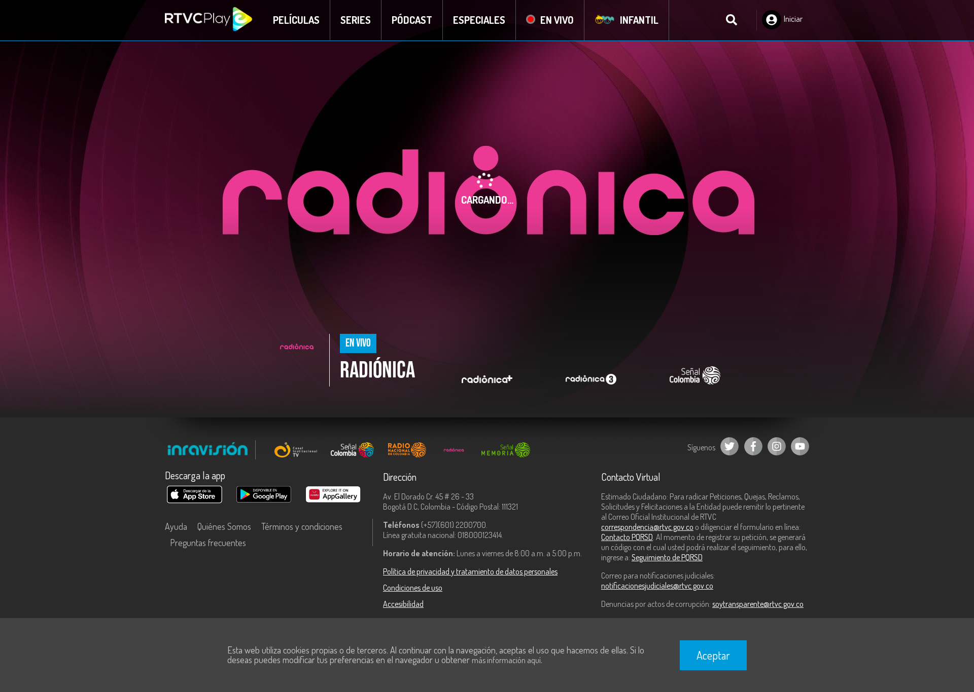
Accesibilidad (403, 604)
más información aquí (506, 660)
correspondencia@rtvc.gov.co (647, 527)
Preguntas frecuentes (208, 542)
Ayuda (176, 526)
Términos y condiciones (301, 526)
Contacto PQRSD (627, 537)
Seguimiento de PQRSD (667, 557)
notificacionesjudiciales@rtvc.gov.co (657, 586)
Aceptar (713, 655)
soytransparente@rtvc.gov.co (758, 604)
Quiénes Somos (224, 526)
